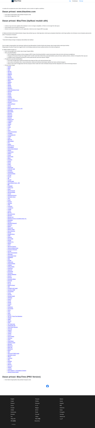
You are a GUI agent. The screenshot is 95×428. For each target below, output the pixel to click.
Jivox (9, 198)
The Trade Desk (11, 324)
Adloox (9, 83)
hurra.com (10, 365)
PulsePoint (10, 268)
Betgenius (10, 114)
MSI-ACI (9, 212)
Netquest (10, 237)
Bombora (10, 117)
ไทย (11, 416)
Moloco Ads (10, 228)
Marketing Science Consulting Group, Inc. (17, 218)
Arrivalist (10, 102)
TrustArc (9, 333)
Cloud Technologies (12, 131)
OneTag (9, 251)
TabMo (9, 319)
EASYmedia (10, 156)
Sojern (9, 310)
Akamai (9, 93)
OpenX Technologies (12, 252)
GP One (9, 175)
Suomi (12, 405)
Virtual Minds (11, 341)
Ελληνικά (37, 403)
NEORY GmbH (11, 229)
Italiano (61, 399)
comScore (10, 358)
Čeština (37, 401)
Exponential (10, 167)
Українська (62, 416)
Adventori (10, 91)
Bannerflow (10, 110)
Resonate (10, 280)
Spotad (9, 314)
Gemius (9, 176)
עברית (36, 405)
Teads (9, 322)
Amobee (9, 96)
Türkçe (36, 416)
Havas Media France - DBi (14, 183)
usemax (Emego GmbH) (13, 372)
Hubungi (81, 1)
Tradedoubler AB (11, 325)
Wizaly (9, 350)
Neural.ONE (10, 238)
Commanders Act (11, 134)
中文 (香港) (13, 420)
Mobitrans (10, 224)
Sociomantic (10, 308)
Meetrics (9, 221)
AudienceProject (11, 103)
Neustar (9, 240)
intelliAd (9, 367)
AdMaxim (10, 74)
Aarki (9, 69)
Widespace (10, 348)
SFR (9, 286)
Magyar (37, 407)
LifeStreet (10, 203)
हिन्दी (61, 405)
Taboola (9, 321)
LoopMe (9, 209)
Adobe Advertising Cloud (13, 90)
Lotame (9, 210)
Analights (10, 97)
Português (62, 412)
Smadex (9, 303)
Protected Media (11, 263)
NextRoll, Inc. (11, 241)
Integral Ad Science (12, 195)
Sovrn (9, 311)
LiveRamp (10, 206)
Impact (9, 189)
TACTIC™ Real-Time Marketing (15, 316)
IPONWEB (10, 186)
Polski (36, 412)
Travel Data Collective (13, 327)
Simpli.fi (9, 299)
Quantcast (10, 269)
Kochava (10, 201)
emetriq (9, 362)
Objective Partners (12, 246)
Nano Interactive (11, 231)
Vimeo (9, 339)
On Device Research (12, 249)
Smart (9, 305)
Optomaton (10, 254)
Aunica (9, 105)
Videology (10, 338)
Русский (37, 414)
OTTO (9, 245)
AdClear (9, 71)
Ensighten (10, 159)
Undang (13, 424)
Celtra (9, 125)
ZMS (9, 352)
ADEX (9, 68)
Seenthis (10, 294)
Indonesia (62, 407)
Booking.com (11, 119)
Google (9, 66)
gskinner (10, 364)
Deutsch (12, 403)
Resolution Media (12, 279)
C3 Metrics (10, 121)
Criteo (9, 138)
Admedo (9, 86)
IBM (8, 184)
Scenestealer (11, 291)
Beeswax (10, 113)
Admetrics (10, 88)
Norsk (61, 409)
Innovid (9, 193)
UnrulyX (9, 334)
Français (37, 399)
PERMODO (10, 257)
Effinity (9, 158)
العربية (61, 418)
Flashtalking (10, 172)
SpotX (9, 313)
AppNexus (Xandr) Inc (13, 100)
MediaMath (10, 220)
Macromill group (11, 214)
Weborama (10, 345)
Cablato (9, 124)
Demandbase (11, 147)
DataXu (9, 144)
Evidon (9, 164)
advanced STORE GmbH (13, 353)
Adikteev (10, 82)
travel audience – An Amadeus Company (17, 370)
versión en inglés (34, 8)
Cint (8, 128)
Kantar (9, 200)
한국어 (36, 409)
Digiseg (9, 150)
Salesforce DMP (11, 290)
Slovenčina (37, 420)
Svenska (62, 414)
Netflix (9, 235)
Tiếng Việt (13, 418)
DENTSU (10, 139)
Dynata (9, 155)
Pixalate (9, 260)
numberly (10, 369)
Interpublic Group (11, 196)
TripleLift (10, 330)
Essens (9, 162)
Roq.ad (9, 283)
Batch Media (10, 111)
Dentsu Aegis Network (13, 148)
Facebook (10, 170)
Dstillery (9, 153)
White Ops (10, 347)
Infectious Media (11, 192)
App (70, 1)
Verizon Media (11, 336)
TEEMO (9, 317)
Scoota (9, 293)
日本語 (12, 409)
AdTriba (9, 76)
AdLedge (10, 72)
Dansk (61, 401)
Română (13, 414)
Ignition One (10, 187)
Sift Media (10, 297)
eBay (9, 359)
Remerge (10, 277)
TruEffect (10, 331)
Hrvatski (12, 407)
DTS (9, 142)
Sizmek (9, 300)
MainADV (10, 215)
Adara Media (10, 79)
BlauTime (17, 1)
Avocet (9, 107)
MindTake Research (12, 223)
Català (12, 401)
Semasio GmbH (11, 296)
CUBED (9, 122)
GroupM (9, 179)
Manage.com (11, 217)
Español (62, 403)
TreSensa (10, 328)
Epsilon (9, 161)
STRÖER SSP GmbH (13, 288)
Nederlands (13, 412)
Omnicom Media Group (13, 248)
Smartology (10, 307)
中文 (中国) (37, 418)
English (12, 399)
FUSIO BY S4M (11, 169)
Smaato (9, 302)
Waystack (10, 344)
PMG (9, 259)
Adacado (10, 77)
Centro (9, 127)
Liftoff (9, 204)
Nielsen (9, 243)
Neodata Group (11, 234)
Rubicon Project (11, 285)
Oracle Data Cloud (12, 255)
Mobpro (9, 226)
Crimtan (9, 136)
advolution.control (12, 355)
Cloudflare (10, 133)
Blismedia (10, 116)
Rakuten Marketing (12, 274)
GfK (8, 178)
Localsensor (10, 207)
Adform (9, 80)
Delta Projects (11, 145)
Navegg (9, 232)
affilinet (9, 356)
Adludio (9, 85)
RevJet (9, 282)
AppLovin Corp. (11, 99)
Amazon (9, 94)
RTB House (10, 271)
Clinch (9, 130)
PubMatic (10, 265)
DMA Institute (11, 141)
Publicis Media (11, 266)
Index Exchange (11, 190)
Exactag (9, 165)
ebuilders (10, 361)
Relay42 (9, 276)
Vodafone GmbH (11, 342)
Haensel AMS (11, 181)
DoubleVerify (11, 152)
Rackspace (10, 272)
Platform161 (10, 262)
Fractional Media (11, 173)
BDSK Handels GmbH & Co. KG (15, 108)
